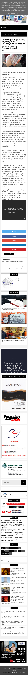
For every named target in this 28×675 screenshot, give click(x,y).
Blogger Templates (7, 672)
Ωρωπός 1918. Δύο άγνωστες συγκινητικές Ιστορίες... (13, 261)
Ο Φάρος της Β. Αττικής (19, 279)
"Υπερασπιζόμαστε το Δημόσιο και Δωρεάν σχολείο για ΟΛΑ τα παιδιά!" (13, 341)
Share (14, 236)
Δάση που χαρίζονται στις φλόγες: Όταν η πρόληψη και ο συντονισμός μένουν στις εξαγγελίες (12, 534)
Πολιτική (19, 550)
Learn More (11, 13)
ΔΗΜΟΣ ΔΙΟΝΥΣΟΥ (5, 553)
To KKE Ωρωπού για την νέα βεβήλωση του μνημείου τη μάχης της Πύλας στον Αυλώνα (12, 525)
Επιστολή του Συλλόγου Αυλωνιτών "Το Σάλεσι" (16, 268)
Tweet (14, 231)
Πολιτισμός (11, 550)
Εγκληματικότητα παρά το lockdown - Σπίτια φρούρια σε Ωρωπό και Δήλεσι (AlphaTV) (13, 309)
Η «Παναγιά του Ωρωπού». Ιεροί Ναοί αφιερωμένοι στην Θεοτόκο (11, 521)
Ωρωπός (11, 253)
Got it (19, 13)
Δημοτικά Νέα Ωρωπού (14, 548)
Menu (4, 28)
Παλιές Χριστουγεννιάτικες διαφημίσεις (10, 325)
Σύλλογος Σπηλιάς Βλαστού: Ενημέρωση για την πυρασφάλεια (17, 589)
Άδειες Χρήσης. (5, 561)
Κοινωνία (6, 253)
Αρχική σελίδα (5, 559)
